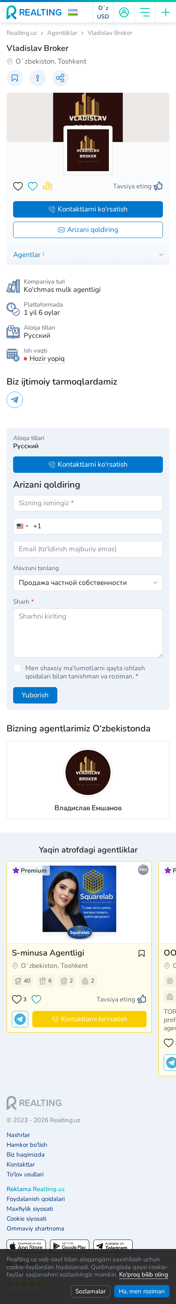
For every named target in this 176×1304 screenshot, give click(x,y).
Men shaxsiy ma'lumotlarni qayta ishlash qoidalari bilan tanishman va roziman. (85, 672)
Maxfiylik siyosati (30, 1209)
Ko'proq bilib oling (143, 1274)
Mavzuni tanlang (36, 568)
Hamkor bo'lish (27, 1145)
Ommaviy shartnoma (35, 1229)
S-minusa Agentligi (48, 952)
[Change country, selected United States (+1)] (22, 526)
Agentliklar (62, 33)
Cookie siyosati (26, 1219)
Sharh (23, 602)
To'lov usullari (25, 1174)
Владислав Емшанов (88, 808)
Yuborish (35, 695)
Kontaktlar (21, 1165)
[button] (73, 12)
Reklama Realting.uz (36, 1189)
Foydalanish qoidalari (36, 1199)
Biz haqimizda (26, 1155)
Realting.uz (22, 33)
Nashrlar (18, 1135)
